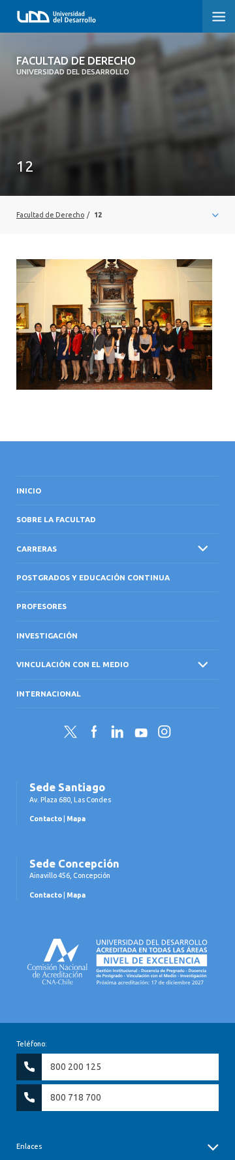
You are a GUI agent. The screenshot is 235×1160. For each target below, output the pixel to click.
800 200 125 (75, 1066)
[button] (218, 16)
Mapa (76, 819)
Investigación (47, 635)
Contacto (45, 819)
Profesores (41, 606)
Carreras (36, 548)
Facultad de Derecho (76, 65)
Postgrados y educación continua (93, 577)
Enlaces (29, 1146)
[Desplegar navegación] (117, 215)
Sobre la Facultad (56, 519)
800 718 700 (75, 1097)
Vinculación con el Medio (72, 664)
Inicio (28, 490)
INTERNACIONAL (48, 693)
